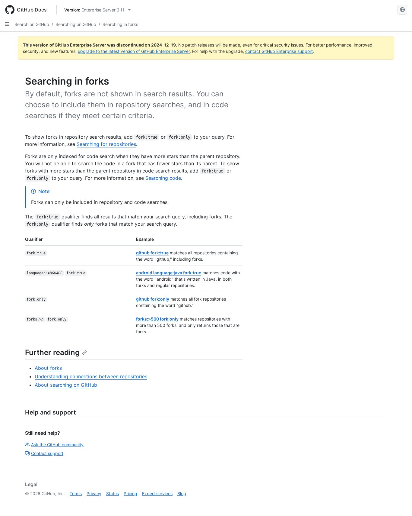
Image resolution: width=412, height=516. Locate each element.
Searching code (163, 178)
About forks (48, 368)
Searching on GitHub (75, 24)
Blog (181, 493)
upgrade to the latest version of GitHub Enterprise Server (134, 51)
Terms (76, 493)
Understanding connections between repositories (91, 376)
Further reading (52, 352)
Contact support (47, 453)
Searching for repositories (106, 144)
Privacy (94, 493)
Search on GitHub (31, 24)
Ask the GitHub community (57, 444)
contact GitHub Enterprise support (279, 51)
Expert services (157, 493)
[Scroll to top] (399, 503)
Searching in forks (120, 24)
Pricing (130, 493)
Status (112, 493)
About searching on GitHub (66, 385)
